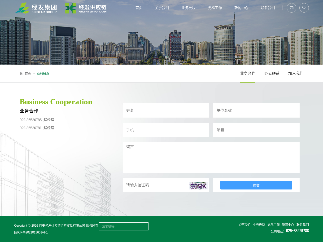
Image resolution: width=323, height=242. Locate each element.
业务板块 (188, 8)
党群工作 (215, 8)
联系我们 (268, 8)
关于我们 (162, 8)
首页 (139, 8)
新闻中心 (241, 8)
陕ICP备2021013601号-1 (31, 232)
